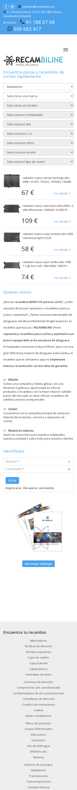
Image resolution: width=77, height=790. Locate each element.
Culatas (38, 710)
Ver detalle (61, 193)
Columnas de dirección (38, 682)
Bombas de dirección (38, 646)
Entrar (12, 480)
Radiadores (38, 770)
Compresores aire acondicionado (38, 687)
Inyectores (38, 740)
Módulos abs (38, 751)
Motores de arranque (39, 765)
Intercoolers (38, 734)
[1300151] (11, 265)
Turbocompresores (38, 781)
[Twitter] (12, 6)
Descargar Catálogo (38, 564)
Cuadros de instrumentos (38, 704)
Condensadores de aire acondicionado (38, 693)
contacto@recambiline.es (38, 7)
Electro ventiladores (39, 716)
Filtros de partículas (38, 723)
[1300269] (11, 209)
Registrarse (13, 488)
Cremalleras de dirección (38, 699)
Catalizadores (39, 669)
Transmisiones (38, 776)
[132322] (11, 181)
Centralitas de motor (38, 674)
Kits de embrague (38, 746)
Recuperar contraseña (38, 488)
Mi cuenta (9, 22)
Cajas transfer (38, 663)
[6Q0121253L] (11, 237)
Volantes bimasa (38, 787)
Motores (38, 757)
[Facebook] (6, 6)
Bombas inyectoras (38, 652)
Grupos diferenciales (38, 729)
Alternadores (38, 640)
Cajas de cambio (38, 657)
